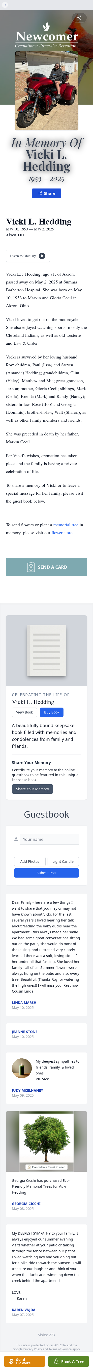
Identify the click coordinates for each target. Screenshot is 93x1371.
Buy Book (51, 712)
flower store (62, 532)
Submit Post (47, 872)
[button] (46, 1141)
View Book (24, 712)
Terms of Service (60, 1349)
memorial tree (65, 524)
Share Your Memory (32, 789)
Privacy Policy (32, 1349)
